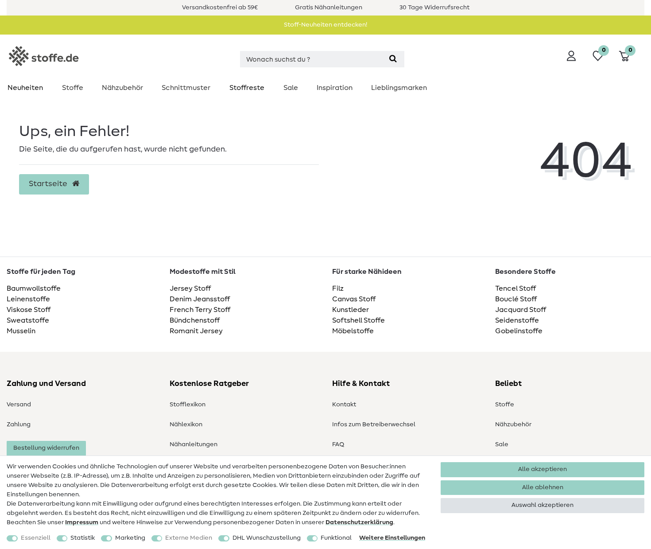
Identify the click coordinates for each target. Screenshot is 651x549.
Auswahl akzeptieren (543, 505)
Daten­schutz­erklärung (359, 522)
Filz (338, 288)
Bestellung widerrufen (46, 448)
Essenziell (35, 538)
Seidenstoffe (517, 320)
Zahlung (19, 424)
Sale (290, 87)
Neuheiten (25, 87)
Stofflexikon (187, 404)
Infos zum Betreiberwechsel (373, 424)
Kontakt (344, 404)
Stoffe (72, 87)
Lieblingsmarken (399, 87)
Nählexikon (186, 424)
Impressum (81, 522)
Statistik (82, 538)
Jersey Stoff (190, 288)
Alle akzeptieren (542, 469)
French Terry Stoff (200, 309)
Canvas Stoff (354, 299)
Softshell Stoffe (358, 320)
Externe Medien (188, 538)
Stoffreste (246, 87)
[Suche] (393, 59)
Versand (19, 404)
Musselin (21, 331)
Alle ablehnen (542, 487)
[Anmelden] (571, 56)
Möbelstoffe (353, 331)
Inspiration (335, 87)
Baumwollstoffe (34, 288)
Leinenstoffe (28, 299)
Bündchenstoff (195, 320)
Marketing (130, 538)
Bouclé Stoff (516, 299)
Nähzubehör (122, 87)
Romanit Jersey (196, 331)
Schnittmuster (186, 87)
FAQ (338, 444)
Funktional (336, 538)
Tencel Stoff (515, 288)
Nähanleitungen (193, 444)
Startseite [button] (49, 184)
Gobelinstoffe (518, 331)
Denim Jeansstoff (200, 299)
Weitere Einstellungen (392, 538)
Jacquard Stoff (520, 309)
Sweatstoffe (28, 320)
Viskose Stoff (28, 309)
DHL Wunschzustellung (266, 538)
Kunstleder (350, 309)
